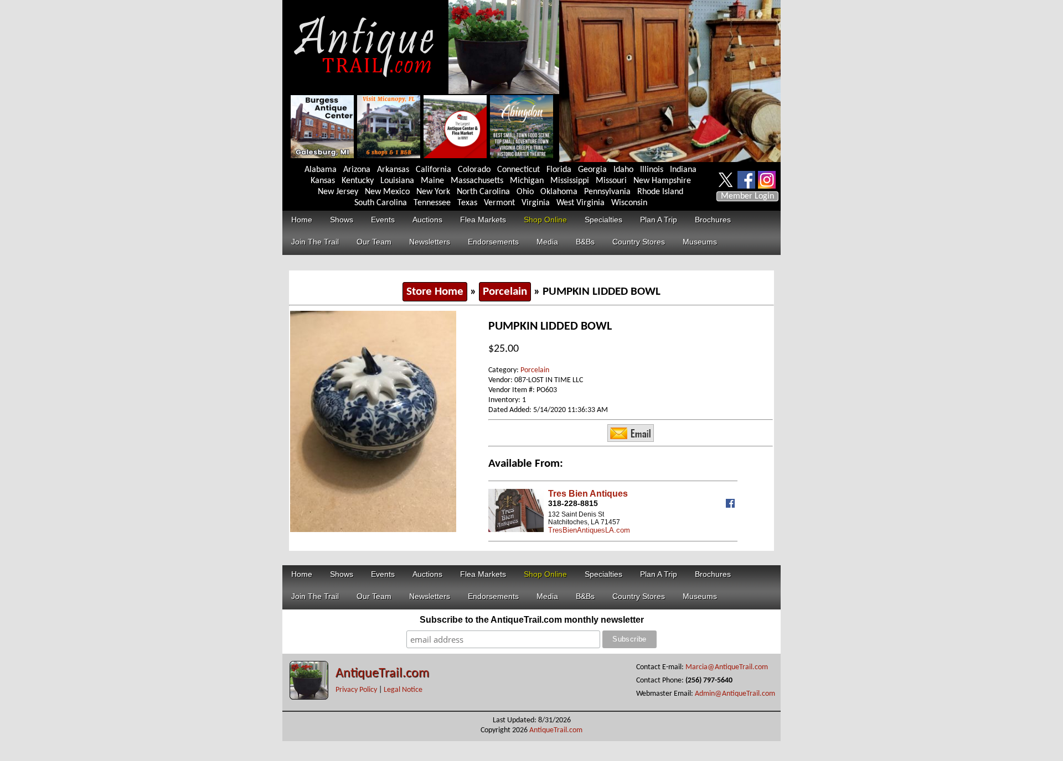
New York (433, 191)
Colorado (474, 169)
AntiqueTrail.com (382, 673)
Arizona (356, 169)
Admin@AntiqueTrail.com (735, 694)
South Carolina (380, 203)
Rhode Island (660, 191)
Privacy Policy (356, 690)
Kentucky (358, 180)
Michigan (527, 180)
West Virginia (580, 203)
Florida (558, 169)
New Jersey (338, 191)
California (433, 169)
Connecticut (518, 169)
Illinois (651, 169)
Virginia (536, 203)
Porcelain (505, 292)
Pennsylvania (607, 191)
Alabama (321, 169)
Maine (432, 180)
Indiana (683, 169)
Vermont (499, 203)
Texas (467, 203)
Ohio (525, 191)
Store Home (434, 292)
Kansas (323, 180)
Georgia (592, 169)
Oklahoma (558, 191)
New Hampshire (662, 180)
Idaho (623, 169)
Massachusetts (477, 180)
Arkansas (393, 169)
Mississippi (569, 180)
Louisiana (397, 180)
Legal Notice (403, 690)
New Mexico (387, 191)
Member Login (747, 196)
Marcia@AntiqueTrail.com (726, 667)
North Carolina (483, 191)
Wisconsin (629, 203)
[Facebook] (731, 505)
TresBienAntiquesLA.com (589, 530)
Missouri (611, 180)
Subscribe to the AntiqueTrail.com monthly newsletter (532, 619)
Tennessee (432, 203)
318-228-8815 (573, 503)
